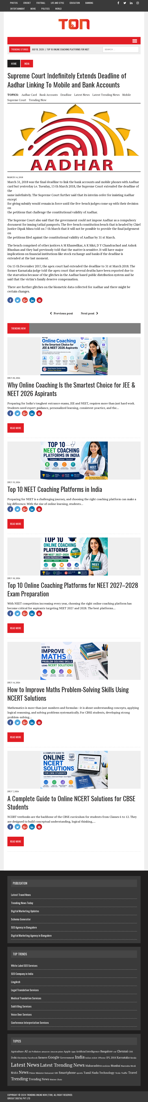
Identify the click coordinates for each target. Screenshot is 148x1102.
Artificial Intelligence (88, 1051)
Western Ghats (56, 1079)
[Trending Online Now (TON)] (74, 24)
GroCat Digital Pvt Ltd (18, 1098)
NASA (14, 1072)
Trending (19, 1079)
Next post (87, 313)
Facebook (33, 1057)
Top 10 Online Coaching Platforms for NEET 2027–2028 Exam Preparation (72, 589)
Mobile (126, 95)
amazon (46, 1051)
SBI (56, 1072)
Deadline (65, 95)
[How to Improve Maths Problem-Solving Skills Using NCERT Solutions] (74, 677)
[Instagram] (138, 2)
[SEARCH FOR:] (121, 49)
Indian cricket (91, 1058)
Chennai (122, 1051)
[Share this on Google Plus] (25, 300)
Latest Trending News (106, 95)
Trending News (39, 1079)
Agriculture (17, 1051)
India (80, 1057)
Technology (106, 1072)
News (24, 1072)
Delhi (14, 1057)
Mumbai (115, 1065)
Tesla (117, 1072)
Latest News (82, 95)
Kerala (133, 1057)
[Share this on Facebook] (10, 300)
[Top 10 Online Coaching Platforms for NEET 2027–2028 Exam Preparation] (74, 573)
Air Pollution (34, 1051)
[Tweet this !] (18, 300)
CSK (131, 1051)
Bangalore (106, 1051)
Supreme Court (16, 100)
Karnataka (123, 1057)
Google (53, 1057)
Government (67, 1057)
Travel (132, 1073)
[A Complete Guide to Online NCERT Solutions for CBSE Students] (74, 786)
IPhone (102, 1057)
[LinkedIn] (131, 2)
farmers (42, 1057)
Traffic (124, 1072)
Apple (67, 1051)
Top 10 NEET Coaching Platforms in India (54, 489)
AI (26, 1051)
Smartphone (67, 1073)
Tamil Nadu (91, 1072)
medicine (106, 1066)
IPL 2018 (111, 1057)
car (114, 1051)
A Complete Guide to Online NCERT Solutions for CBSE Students (71, 802)
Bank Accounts (49, 95)
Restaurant (49, 1073)
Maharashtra (93, 1065)
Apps (73, 1051)
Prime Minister (36, 1072)
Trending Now (37, 100)
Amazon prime (56, 1051)
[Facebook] (118, 2)
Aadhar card (29, 95)
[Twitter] (125, 2)
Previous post (63, 313)
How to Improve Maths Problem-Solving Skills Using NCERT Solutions (68, 693)
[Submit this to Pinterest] (39, 300)
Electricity (22, 1057)
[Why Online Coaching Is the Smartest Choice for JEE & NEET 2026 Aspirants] (74, 373)
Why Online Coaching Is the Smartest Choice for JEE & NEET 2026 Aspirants (71, 389)
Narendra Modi (128, 1065)
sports (80, 1072)
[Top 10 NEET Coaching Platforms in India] (74, 477)
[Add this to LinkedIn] (32, 300)
